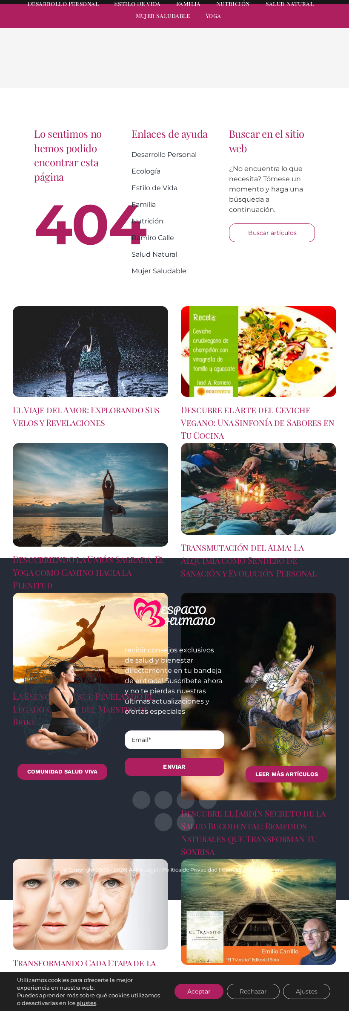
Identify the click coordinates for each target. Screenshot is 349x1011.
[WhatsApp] (293, 69)
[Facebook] (253, 69)
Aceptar (199, 991)
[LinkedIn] (280, 69)
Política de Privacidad (189, 869)
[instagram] (286, 24)
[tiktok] (332, 24)
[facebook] (256, 24)
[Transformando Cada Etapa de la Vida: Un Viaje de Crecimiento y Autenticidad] (90, 904)
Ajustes (307, 991)
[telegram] (302, 24)
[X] (266, 69)
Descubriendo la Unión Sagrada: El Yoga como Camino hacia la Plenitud (88, 572)
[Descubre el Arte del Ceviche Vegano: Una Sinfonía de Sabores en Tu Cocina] (258, 351)
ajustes (86, 1002)
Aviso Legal (143, 869)
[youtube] (317, 24)
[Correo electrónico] (321, 69)
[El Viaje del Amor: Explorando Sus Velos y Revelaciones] (90, 351)
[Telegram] (307, 69)
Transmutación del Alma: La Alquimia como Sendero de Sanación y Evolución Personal (248, 560)
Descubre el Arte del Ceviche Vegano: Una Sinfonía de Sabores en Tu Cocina (258, 422)
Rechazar (253, 991)
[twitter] (271, 24)
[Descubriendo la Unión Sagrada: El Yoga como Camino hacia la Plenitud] (90, 495)
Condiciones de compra (252, 869)
